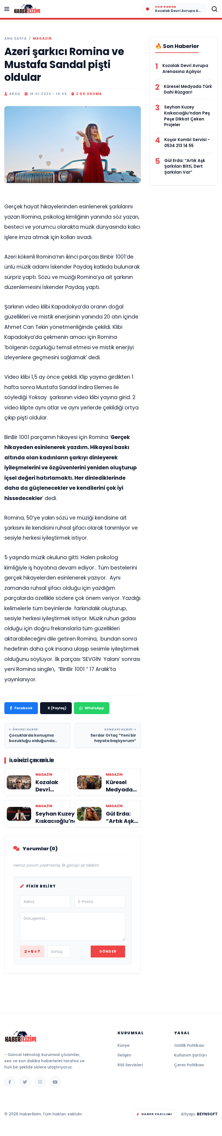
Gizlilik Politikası (189, 1045)
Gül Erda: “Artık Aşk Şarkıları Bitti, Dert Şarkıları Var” (184, 166)
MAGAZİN (42, 38)
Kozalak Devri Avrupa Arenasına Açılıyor (185, 68)
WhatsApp (94, 708)
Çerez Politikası (189, 1065)
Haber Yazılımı (156, 1114)
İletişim (124, 1055)
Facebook (23, 708)
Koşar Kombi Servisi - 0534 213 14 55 (187, 142)
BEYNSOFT (207, 1114)
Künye (123, 1045)
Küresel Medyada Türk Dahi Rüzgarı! (188, 89)
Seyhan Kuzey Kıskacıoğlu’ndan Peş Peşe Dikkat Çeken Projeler (187, 116)
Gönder (107, 951)
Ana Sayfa (15, 38)
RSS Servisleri (130, 1065)
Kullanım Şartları (190, 1055)
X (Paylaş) (57, 708)
